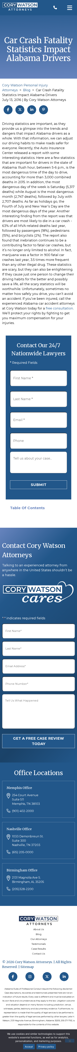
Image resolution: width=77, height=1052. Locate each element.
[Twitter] (47, 976)
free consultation (59, 308)
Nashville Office (19, 829)
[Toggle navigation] (69, 7)
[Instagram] (30, 976)
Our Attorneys (38, 939)
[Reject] (69, 1040)
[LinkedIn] (64, 976)
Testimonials (39, 943)
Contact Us (38, 953)
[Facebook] (13, 976)
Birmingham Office (22, 870)
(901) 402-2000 (23, 811)
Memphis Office (19, 788)
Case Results (38, 948)
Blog (26, 90)
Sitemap (27, 967)
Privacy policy (46, 1046)
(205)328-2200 (22, 889)
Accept (29, 1046)
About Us (38, 929)
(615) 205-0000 (22, 852)
